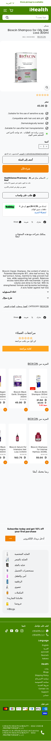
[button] (42, 95)
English (45, 645)
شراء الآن (25, 168)
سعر (47, 101)
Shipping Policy (42, 675)
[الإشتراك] (10, 538)
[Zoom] (46, 87)
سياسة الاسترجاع (42, 678)
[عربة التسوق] (11, 10)
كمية (46, 141)
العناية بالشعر (9, 306)
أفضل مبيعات (21, 306)
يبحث (46, 669)
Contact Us (44, 688)
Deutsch (45, 655)
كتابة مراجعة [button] (25, 348)
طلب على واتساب (24, 195)
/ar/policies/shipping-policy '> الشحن (34, 154)
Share (16, 222)
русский (45, 652)
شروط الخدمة (43, 685)
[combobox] (25, 17)
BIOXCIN (41, 37)
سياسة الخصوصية (42, 682)
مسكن (46, 26)
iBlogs (46, 672)
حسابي (46, 695)
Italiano (45, 658)
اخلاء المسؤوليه (9, 291)
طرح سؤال (7, 298)
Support (45, 692)
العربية (46, 648)
